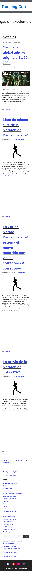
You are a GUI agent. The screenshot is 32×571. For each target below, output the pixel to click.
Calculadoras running (9, 496)
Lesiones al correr (8, 509)
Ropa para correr (8, 524)
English (5, 501)
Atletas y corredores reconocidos (13, 493)
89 (27, 460)
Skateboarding (7, 527)
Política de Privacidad (9, 546)
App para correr (8, 488)
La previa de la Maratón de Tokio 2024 (15, 367)
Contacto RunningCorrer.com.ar (12, 541)
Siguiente (7, 462)
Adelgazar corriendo (9, 486)
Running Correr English (10, 472)
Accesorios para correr (10, 483)
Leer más (4, 103)
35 (21, 460)
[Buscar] (26, 536)
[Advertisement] (16, 195)
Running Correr (16, 7)
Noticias (7, 109)
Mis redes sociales (8, 543)
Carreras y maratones (9, 498)
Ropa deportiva (7, 521)
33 (16, 460)
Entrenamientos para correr (11, 504)
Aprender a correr (8, 491)
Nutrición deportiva (9, 516)
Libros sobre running (9, 511)
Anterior (5, 460)
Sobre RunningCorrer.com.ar (11, 548)
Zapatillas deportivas (9, 529)
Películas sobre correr (9, 519)
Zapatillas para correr (9, 532)
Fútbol (5, 506)
